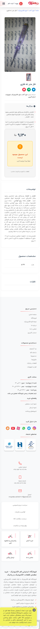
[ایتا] (8, 428)
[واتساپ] (24, 428)
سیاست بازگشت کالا (20, 519)
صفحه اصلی (32, 315)
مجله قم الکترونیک (30, 322)
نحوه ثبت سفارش (30, 404)
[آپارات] (18, 428)
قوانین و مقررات (20, 512)
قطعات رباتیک (31, 363)
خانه (37, 11)
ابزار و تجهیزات (31, 367)
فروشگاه (33, 318)
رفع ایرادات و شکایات (20, 526)
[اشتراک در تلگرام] (34, 89)
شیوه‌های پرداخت (30, 411)
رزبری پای (33, 352)
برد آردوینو (33, 349)
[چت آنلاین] (24, 89)
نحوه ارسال (32, 408)
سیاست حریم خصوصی (20, 505)
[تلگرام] (29, 428)
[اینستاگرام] (34, 428)
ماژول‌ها (33, 360)
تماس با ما (33, 329)
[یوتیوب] (13, 428)
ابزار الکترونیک (22, 11)
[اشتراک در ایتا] (29, 89)
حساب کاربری (32, 333)
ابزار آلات (31, 11)
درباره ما (33, 325)
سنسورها (33, 356)
